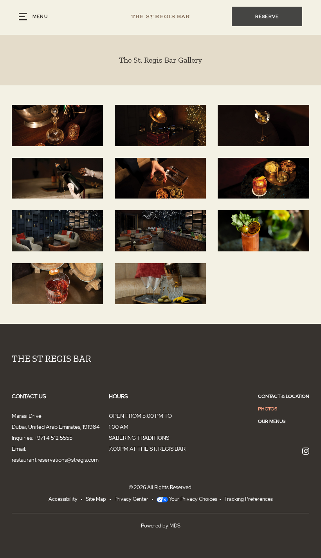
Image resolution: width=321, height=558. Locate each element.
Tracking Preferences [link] (248, 499)
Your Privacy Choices (192, 499)
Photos (267, 409)
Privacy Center (131, 499)
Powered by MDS (160, 525)
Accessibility (63, 499)
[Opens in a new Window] (305, 451)
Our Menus (271, 421)
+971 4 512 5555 (53, 437)
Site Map (96, 499)
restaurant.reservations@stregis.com (55, 459)
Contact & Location (283, 396)
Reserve (267, 16)
